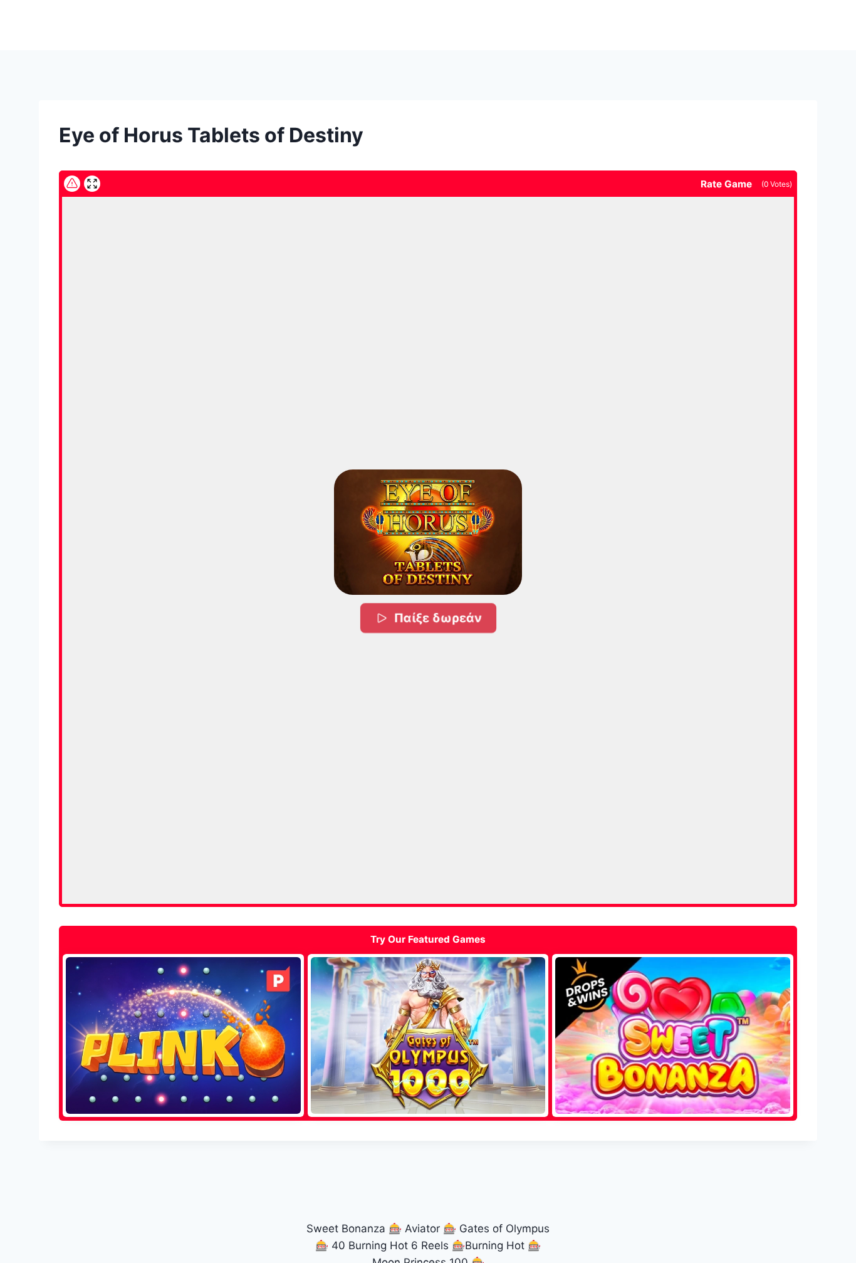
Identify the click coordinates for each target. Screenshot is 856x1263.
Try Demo (183, 1035)
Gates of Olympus (504, 1228)
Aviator (422, 1228)
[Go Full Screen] (92, 184)
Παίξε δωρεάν (438, 618)
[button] (428, 532)
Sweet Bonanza (345, 1228)
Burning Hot (495, 1245)
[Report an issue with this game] (72, 184)
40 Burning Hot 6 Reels (390, 1245)
